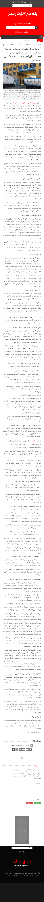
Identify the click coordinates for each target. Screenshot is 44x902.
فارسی (32, 2)
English (19, 2)
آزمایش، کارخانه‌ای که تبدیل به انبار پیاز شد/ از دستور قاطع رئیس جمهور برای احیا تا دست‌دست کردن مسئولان (22, 54)
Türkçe (12, 2)
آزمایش (34, 441)
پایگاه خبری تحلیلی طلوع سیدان (25, 103)
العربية (25, 2)
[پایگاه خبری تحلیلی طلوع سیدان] (22, 14)
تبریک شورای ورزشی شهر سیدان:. (25, 41)
